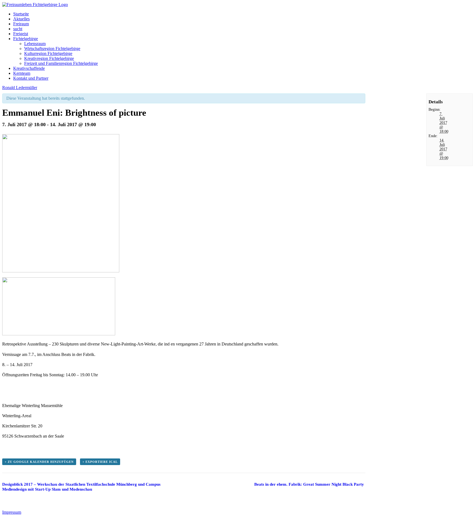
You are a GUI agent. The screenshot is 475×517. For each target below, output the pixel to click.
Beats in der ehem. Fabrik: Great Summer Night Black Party (309, 484)
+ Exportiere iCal (100, 461)
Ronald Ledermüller (19, 87)
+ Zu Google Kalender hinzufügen (39, 461)
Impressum (11, 512)
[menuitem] (243, 14)
